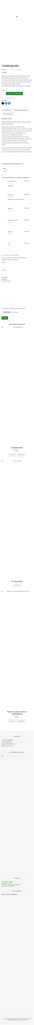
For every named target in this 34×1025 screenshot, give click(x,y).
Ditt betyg (5, 277)
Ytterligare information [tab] (21, 110)
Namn (4, 262)
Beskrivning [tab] (7, 110)
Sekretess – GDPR (7, 883)
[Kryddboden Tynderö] (17, 7)
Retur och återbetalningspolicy (11, 884)
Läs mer (17, 585)
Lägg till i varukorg (14, 93)
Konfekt (9, 98)
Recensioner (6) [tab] (8, 114)
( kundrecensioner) (16, 69)
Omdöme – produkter (8, 886)
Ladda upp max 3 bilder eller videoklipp (13, 308)
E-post (4, 270)
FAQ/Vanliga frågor (7, 882)
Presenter (13, 98)
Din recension (6, 281)
